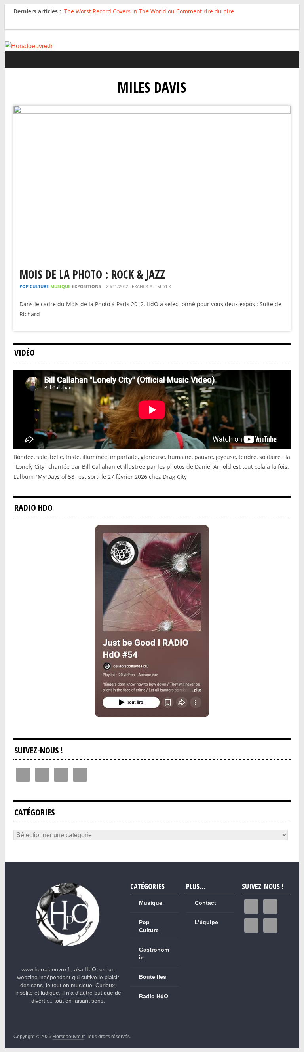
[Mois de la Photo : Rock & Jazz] (152, 110)
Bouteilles (152, 977)
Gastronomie (154, 953)
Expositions (86, 286)
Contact (205, 903)
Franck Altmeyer (151, 286)
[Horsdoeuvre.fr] (152, 46)
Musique (60, 286)
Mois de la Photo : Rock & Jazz (92, 274)
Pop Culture (34, 286)
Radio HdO (153, 996)
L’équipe (206, 922)
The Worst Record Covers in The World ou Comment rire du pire (149, 11)
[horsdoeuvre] (68, 883)
